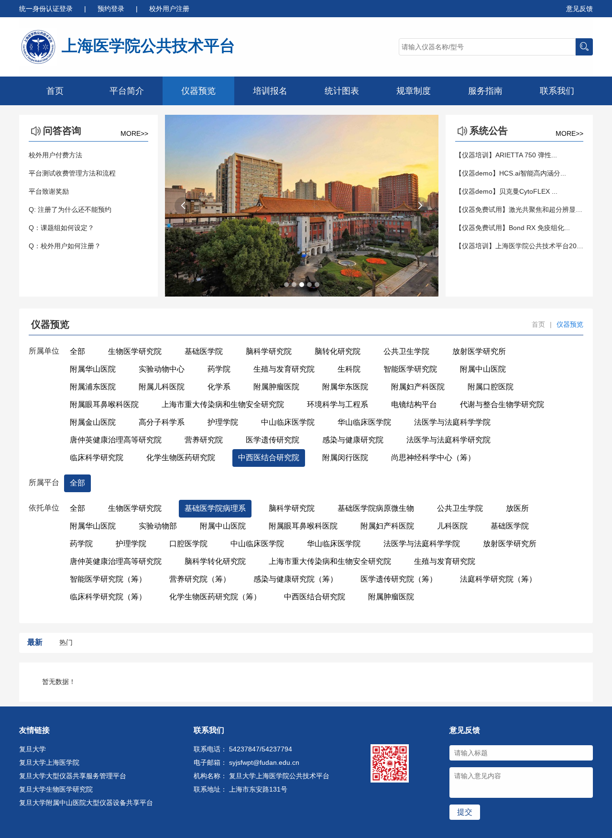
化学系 (219, 387)
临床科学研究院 (96, 457)
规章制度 (413, 91)
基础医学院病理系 (215, 508)
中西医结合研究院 (268, 457)
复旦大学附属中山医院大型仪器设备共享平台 (86, 802)
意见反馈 (579, 8)
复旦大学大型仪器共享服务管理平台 (72, 776)
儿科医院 (452, 526)
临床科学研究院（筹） (108, 597)
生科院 (349, 369)
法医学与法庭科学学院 (452, 422)
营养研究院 (204, 440)
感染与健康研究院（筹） (295, 579)
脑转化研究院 (338, 351)
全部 (77, 351)
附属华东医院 (345, 387)
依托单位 (44, 508)
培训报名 (270, 91)
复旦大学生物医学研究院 (56, 789)
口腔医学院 (188, 544)
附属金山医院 (93, 422)
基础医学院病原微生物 (376, 508)
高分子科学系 (162, 422)
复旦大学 (32, 749)
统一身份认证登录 (47, 8)
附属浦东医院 (93, 387)
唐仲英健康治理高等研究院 (116, 440)
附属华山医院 (93, 369)
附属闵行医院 (345, 457)
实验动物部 (158, 526)
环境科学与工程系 (337, 404)
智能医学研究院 (410, 369)
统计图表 (342, 91)
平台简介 (126, 91)
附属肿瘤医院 (276, 387)
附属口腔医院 (491, 387)
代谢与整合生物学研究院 (502, 404)
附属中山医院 (483, 369)
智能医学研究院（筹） (108, 579)
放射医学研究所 (479, 351)
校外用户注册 (169, 8)
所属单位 (44, 351)
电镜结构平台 (414, 404)
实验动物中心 (162, 369)
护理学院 (223, 422)
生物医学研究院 (135, 351)
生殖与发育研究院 (284, 369)
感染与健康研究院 (352, 440)
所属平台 (44, 482)
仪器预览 (198, 91)
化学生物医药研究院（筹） (215, 597)
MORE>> (134, 133)
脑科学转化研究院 (215, 561)
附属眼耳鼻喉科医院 (104, 404)
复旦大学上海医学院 (49, 762)
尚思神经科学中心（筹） (433, 457)
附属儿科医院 (162, 387)
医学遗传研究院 (272, 440)
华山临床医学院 (364, 422)
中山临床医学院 (288, 422)
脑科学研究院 (269, 351)
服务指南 (485, 91)
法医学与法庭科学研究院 (448, 440)
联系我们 (557, 91)
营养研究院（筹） (199, 579)
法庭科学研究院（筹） (498, 579)
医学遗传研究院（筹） (399, 579)
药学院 (219, 369)
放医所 (517, 508)
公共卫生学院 (406, 351)
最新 (35, 642)
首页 (55, 91)
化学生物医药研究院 (180, 457)
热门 (66, 642)
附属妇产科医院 (418, 387)
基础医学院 (204, 351)
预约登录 (112, 8)
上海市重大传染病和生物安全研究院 (223, 404)
